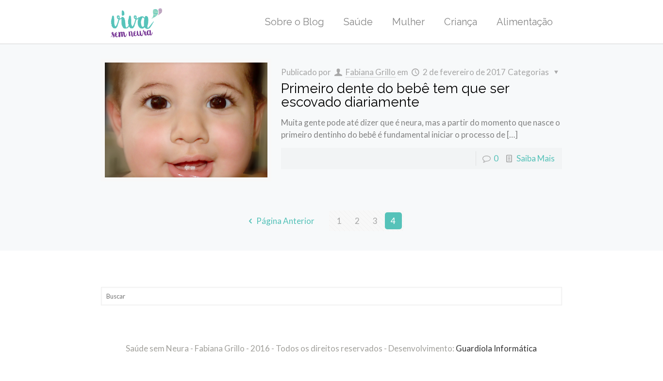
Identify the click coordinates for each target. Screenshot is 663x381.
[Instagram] (338, 365)
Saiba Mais (535, 158)
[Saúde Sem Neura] (137, 22)
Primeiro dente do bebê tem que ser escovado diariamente (395, 95)
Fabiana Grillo (371, 72)
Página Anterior (285, 221)
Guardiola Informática (496, 348)
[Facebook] (325, 365)
